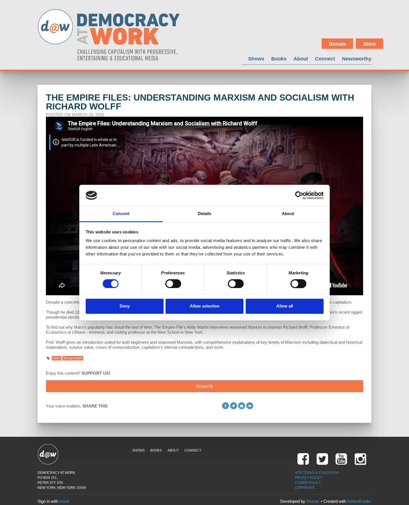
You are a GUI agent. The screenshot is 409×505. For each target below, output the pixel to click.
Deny (125, 306)
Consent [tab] (121, 213)
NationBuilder (359, 501)
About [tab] (288, 213)
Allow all (284, 306)
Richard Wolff (73, 358)
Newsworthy (356, 59)
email (64, 501)
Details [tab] (204, 213)
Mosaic (313, 501)
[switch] (173, 283)
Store (369, 44)
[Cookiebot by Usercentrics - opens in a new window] (299, 195)
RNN (56, 358)
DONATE (204, 386)
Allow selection (205, 306)
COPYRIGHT (305, 488)
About (301, 59)
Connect (325, 59)
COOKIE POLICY (308, 483)
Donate (337, 44)
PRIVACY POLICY (308, 478)
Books (279, 59)
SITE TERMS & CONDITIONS (317, 473)
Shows (256, 59)
